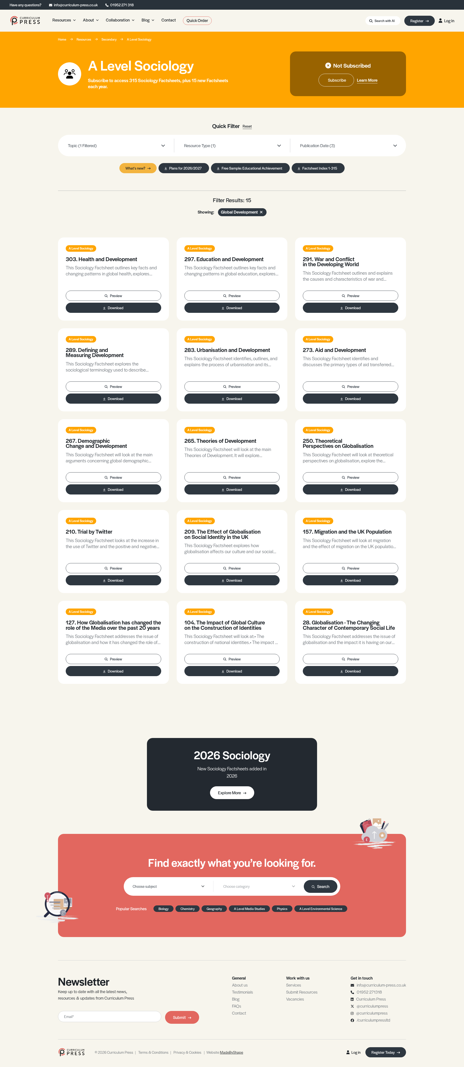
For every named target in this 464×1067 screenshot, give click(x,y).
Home (62, 39)
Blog (235, 999)
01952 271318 (369, 992)
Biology (163, 908)
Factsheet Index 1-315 (319, 168)
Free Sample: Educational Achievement (252, 168)
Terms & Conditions (153, 1052)
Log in (449, 20)
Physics (282, 908)
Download (115, 307)
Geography (214, 908)
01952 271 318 (122, 4)
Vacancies (295, 999)
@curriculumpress (372, 1006)
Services (293, 985)
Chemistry (188, 908)
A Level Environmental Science (320, 908)
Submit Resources (302, 992)
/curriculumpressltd (373, 1020)
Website (224, 1052)
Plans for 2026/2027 (185, 168)
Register (417, 20)
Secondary (109, 39)
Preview (116, 295)
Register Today (383, 1052)
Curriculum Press (371, 999)
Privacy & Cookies (187, 1052)
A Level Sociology (139, 39)
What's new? (135, 168)
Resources (84, 39)
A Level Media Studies (249, 908)
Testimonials (242, 992)
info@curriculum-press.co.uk (76, 4)
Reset (247, 126)
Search (323, 886)
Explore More (229, 792)
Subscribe (337, 80)
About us (240, 985)
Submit (179, 1017)
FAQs (236, 1006)
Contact (239, 1013)
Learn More (367, 80)
